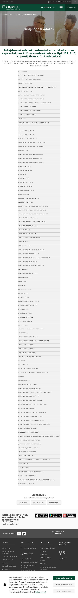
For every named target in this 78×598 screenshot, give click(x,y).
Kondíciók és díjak (8, 560)
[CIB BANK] (11, 7)
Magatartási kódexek (28, 570)
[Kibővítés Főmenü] (61, 7)
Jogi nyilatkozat (26, 559)
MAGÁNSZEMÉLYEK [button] (7, 2)
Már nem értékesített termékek (28, 566)
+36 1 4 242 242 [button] (38, 503)
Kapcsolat (53, 2)
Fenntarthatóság (45, 558)
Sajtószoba (18, 15)
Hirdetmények (6, 569)
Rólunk (11, 15)
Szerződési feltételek (9, 566)
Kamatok (5, 563)
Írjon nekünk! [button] (54, 503)
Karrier (42, 561)
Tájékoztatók (6, 548)
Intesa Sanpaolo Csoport (29, 548)
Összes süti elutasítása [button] (64, 585)
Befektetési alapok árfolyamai (8, 552)
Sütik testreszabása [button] (64, 591)
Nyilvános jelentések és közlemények (48, 568)
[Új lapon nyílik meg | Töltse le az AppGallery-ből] (69, 516)
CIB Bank (4, 15)
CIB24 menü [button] (23, 503)
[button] (54, 7)
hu (75, 2)
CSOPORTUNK (46, 8)
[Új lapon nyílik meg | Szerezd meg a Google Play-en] (56, 516)
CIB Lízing (43, 564)
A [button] (60, 558)
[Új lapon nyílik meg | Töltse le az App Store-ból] (42, 516)
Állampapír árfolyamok (9, 557)
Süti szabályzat (40, 592)
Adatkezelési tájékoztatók (29, 562)
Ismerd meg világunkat (47, 548)
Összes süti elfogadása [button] (64, 578)
